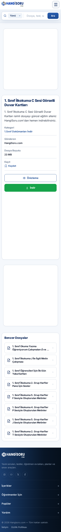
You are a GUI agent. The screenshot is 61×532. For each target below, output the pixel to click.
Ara (53, 15)
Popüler (6, 503)
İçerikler (7, 485)
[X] (18, 474)
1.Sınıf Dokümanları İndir (18, 131)
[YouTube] (11, 474)
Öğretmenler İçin (12, 494)
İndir (32, 187)
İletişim (5, 527)
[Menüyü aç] (55, 4)
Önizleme (32, 178)
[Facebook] (25, 474)
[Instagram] (4, 474)
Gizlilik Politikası (19, 527)
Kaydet (12, 166)
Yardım (6, 512)
